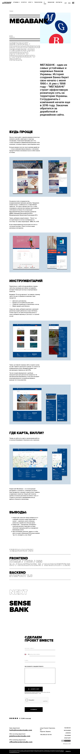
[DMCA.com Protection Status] (66, 741)
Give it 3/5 (14, 718)
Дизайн (11, 36)
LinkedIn (68, 733)
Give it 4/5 (16, 718)
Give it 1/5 (10, 718)
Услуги (23, 2)
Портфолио (8, 2)
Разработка (12, 37)
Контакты (59, 2)
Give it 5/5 (17, 718)
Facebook (67, 728)
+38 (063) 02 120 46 (46, 734)
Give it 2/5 (12, 718)
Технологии (38, 2)
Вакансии (51, 2)
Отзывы (15, 2)
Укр (66, 3)
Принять (68, 751)
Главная (11, 11)
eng (69, 3)
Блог (30, 2)
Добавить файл (35, 689)
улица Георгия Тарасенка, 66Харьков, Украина (47, 729)
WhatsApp (67, 738)
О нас (45, 3)
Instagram (67, 730)
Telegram (68, 735)
